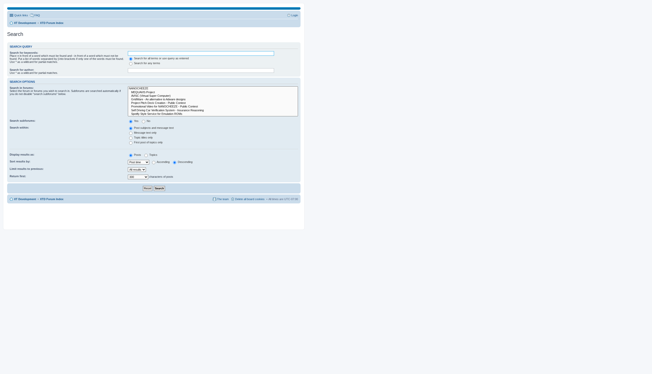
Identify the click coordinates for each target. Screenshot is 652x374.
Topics (152, 154)
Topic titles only (143, 137)
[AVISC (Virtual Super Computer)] (212, 96)
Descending (185, 161)
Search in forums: (22, 87)
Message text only (145, 132)
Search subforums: (22, 120)
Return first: (18, 176)
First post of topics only (148, 142)
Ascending (163, 161)
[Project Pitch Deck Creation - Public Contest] (212, 103)
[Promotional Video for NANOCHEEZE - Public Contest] (212, 106)
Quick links (21, 15)
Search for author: (22, 69)
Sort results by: (20, 161)
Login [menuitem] (294, 15)
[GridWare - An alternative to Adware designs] (212, 99)
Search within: (19, 127)
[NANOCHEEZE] (212, 88)
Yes (136, 120)
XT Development (25, 199)
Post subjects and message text (153, 127)
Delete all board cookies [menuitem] (250, 199)
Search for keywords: (24, 52)
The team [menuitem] (223, 199)
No (148, 120)
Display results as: (22, 154)
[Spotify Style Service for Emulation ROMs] (212, 114)
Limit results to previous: (27, 168)
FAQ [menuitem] (37, 15)
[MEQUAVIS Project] (212, 92)
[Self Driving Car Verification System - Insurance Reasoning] (212, 110)
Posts (137, 154)
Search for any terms (146, 63)
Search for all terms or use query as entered (161, 58)
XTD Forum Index (51, 199)
